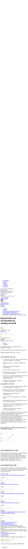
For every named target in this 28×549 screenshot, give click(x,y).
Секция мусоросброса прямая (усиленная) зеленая (12, 493)
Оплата (5, 282)
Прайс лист (3, 331)
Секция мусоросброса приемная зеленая (10, 502)
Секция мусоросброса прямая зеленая (9, 484)
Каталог (2, 295)
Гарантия (5, 285)
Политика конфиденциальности (8, 533)
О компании (6, 280)
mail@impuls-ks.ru (5, 302)
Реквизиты (9, 524)
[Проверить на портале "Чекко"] (18, 541)
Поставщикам (4, 524)
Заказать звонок (4, 298)
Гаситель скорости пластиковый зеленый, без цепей (13, 475)
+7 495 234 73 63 (4, 297)
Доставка (5, 284)
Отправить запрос (5, 304)
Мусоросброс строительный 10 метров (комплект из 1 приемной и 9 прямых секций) (13, 512)
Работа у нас (14, 522)
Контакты (5, 286)
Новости (5, 281)
